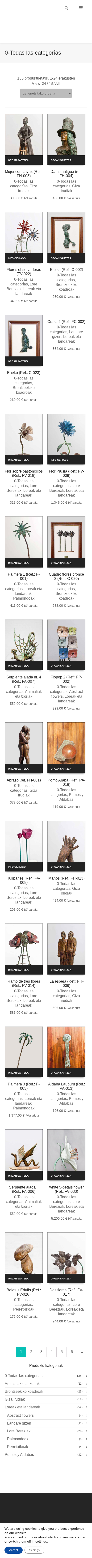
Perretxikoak (23, 1297)
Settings (34, 1550)
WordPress (63, 1518)
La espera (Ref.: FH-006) (67, 971)
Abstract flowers (20, 1404)
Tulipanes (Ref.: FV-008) (23, 868)
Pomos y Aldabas (19, 1443)
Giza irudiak (15, 1387)
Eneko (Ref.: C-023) (23, 361)
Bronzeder (41, 1518)
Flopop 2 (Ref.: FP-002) (66, 667)
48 (51, 72)
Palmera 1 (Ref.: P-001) (24, 564)
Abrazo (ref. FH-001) (24, 768)
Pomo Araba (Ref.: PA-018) (66, 770)
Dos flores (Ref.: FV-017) (66, 1280)
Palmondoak (23, 586)
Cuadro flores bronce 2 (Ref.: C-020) (66, 564)
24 (44, 72)
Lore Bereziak (18, 1419)
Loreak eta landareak (22, 1395)
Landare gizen (19, 1411)
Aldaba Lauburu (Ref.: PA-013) (66, 1074)
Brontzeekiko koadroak (24, 1380)
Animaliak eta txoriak (22, 1372)
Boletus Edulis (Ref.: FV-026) (24, 1280)
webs (76, 1518)
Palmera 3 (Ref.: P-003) (24, 1074)
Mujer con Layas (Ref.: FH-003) (23, 162)
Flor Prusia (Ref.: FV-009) (66, 461)
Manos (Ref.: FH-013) (66, 866)
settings (41, 1541)
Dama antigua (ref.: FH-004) (66, 162)
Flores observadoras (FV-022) (24, 260)
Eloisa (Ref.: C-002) (66, 258)
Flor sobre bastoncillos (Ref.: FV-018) (24, 461)
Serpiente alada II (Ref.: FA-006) (23, 1177)
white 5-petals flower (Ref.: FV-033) (66, 1177)
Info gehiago (17, 246)
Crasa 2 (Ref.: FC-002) (66, 310)
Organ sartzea (18, 148)
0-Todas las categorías (23, 1364)
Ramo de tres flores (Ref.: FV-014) (24, 971)
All (57, 72)
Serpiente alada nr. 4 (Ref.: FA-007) (23, 667)
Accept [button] (13, 1550)
